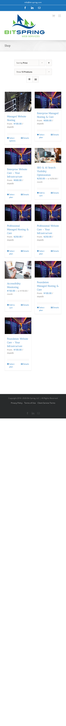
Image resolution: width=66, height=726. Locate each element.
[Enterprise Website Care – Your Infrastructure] (18, 156)
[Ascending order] (49, 63)
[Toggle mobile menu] (59, 15)
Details (26, 138)
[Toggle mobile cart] (53, 15)
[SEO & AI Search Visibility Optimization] (48, 155)
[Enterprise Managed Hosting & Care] (48, 100)
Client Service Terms (46, 403)
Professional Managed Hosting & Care (18, 229)
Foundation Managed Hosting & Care (48, 286)
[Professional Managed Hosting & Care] (18, 212)
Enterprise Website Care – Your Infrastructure (17, 173)
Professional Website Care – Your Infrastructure (48, 229)
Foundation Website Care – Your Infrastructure (17, 342)
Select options (12, 139)
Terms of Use (30, 403)
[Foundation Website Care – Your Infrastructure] (18, 325)
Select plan (41, 136)
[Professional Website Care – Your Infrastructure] (48, 212)
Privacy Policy (16, 403)
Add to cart (42, 194)
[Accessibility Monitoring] (18, 270)
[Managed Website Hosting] (18, 102)
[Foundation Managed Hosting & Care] (48, 269)
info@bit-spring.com (33, 2)
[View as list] (36, 79)
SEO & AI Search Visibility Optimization (46, 171)
